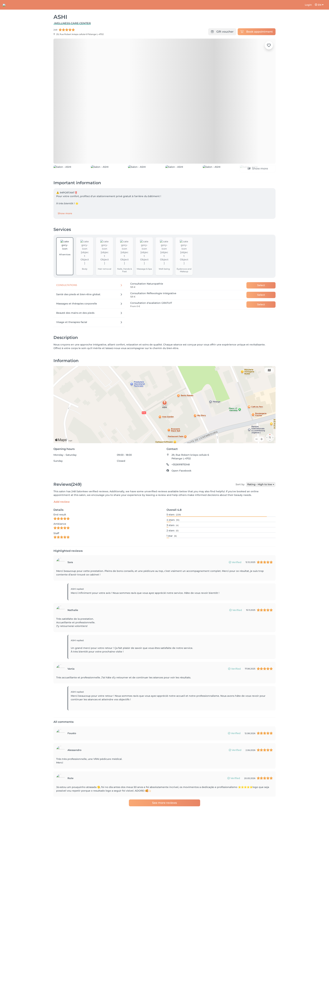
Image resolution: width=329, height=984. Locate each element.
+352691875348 (181, 484)
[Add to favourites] (269, 45)
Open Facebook (181, 490)
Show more (65, 232)
